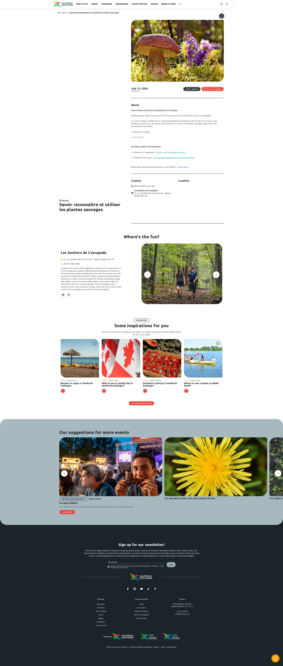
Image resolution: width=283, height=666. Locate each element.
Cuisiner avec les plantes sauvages (170, 152)
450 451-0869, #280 (71, 264)
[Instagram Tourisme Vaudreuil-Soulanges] (134, 588)
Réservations (183, 167)
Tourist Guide (101, 625)
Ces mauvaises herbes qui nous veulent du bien (174, 157)
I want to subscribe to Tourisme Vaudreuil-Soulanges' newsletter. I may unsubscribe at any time (137, 566)
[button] (147, 274)
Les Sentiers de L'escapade (83, 253)
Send (171, 564)
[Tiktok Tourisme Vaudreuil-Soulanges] (148, 588)
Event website (191, 89)
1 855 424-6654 (182, 611)
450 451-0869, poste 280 (144, 186)
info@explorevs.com (182, 614)
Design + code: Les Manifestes (165, 647)
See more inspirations (141, 403)
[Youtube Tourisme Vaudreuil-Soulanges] (141, 588)
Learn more (67, 512)
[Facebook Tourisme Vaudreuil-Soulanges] (127, 588)
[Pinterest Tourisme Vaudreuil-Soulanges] (155, 588)
